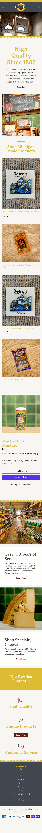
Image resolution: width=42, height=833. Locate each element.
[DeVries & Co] (21, 7)
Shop (21, 790)
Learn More (21, 578)
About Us (21, 779)
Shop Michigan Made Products (21, 148)
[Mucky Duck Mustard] (21, 414)
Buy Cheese (21, 659)
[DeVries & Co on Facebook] (19, 800)
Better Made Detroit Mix (12, 379)
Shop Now (21, 87)
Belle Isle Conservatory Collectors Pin (18, 328)
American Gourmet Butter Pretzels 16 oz (19, 264)
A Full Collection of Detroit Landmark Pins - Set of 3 (20, 212)
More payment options (21, 484)
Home (21, 776)
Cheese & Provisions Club (21, 794)
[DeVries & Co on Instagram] (23, 800)
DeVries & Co (15, 809)
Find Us (21, 787)
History (21, 783)
